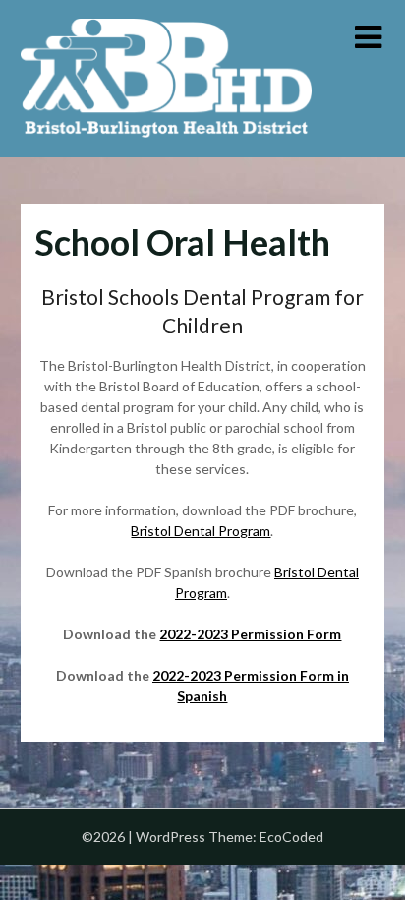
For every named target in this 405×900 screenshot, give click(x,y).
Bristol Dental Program (200, 530)
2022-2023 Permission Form (250, 634)
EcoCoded (291, 836)
